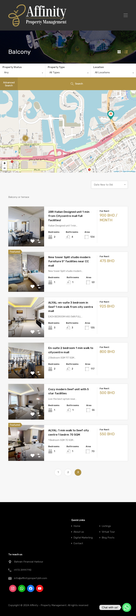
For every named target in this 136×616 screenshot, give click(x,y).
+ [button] (4, 163)
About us (78, 532)
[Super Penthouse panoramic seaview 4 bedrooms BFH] (110, 115)
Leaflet (116, 171)
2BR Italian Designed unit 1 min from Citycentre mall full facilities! (68, 216)
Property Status (12, 67)
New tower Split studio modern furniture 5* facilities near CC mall (69, 261)
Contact (78, 543)
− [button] (4, 168)
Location (98, 67)
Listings (106, 526)
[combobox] (22, 73)
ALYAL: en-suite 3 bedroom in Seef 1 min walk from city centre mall (70, 307)
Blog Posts (108, 537)
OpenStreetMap (128, 171)
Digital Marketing (83, 537)
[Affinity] (37, 24)
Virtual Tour (108, 532)
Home (76, 526)
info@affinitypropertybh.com (30, 578)
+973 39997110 (22, 569)
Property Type (56, 67)
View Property (26, 238)
